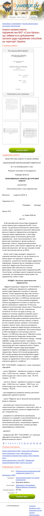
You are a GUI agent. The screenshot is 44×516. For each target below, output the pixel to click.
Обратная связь (34, 515)
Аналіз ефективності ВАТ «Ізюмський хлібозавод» (20, 451)
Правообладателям (35, 510)
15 (40, 443)
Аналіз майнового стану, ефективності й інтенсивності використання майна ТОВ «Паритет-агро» (20, 455)
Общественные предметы (26, 487)
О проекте (32, 506)
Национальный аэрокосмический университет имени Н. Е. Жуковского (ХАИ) (21, 473)
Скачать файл (22, 150)
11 (28, 443)
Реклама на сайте (35, 508)
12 (31, 443)
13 (34, 443)
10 (24, 443)
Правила (32, 513)
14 (37, 443)
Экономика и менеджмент (12, 24)
